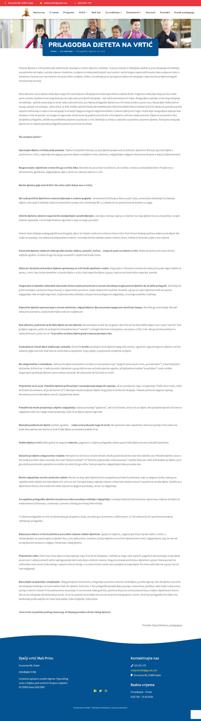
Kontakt (165, 12)
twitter (100, 691)
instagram (105, 691)
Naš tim (96, 12)
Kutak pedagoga (184, 12)
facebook (95, 691)
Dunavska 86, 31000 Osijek (20, 3)
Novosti (150, 12)
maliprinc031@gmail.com (55, 3)
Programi (68, 12)
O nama (54, 12)
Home (54, 51)
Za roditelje (112, 12)
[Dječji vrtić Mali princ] (25, 12)
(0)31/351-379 (84, 3)
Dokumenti (132, 12)
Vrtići (82, 12)
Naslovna (39, 12)
